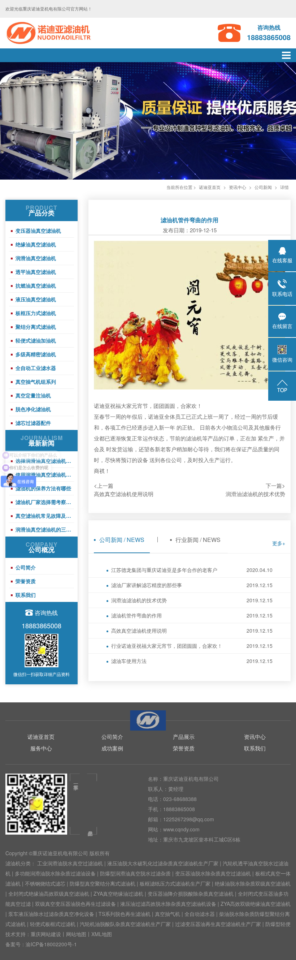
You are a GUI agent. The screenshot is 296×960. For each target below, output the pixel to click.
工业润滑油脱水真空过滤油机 (70, 863)
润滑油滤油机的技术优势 (192, 600)
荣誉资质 (26, 581)
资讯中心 (237, 187)
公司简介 (26, 567)
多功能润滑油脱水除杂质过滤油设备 (55, 873)
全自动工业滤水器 (36, 367)
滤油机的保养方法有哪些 (43, 488)
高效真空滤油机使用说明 (192, 630)
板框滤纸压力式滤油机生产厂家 (175, 883)
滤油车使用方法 (192, 660)
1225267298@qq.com (188, 819)
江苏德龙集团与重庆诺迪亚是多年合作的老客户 (192, 569)
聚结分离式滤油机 (36, 326)
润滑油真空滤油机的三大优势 (45, 529)
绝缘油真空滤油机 (36, 244)
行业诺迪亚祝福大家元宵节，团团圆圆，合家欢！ (192, 645)
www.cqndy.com (181, 829)
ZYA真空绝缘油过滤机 (118, 893)
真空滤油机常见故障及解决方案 (45, 515)
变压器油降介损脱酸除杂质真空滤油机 (191, 893)
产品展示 (184, 736)
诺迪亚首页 (210, 187)
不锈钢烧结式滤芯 (45, 883)
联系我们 (26, 594)
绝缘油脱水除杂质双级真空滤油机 (253, 883)
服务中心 (41, 748)
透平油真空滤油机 (36, 271)
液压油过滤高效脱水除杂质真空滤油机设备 (168, 903)
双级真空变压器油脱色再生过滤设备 (75, 903)
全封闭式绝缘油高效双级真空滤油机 (48, 893)
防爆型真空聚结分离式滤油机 (102, 883)
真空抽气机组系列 (36, 381)
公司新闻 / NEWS (121, 539)
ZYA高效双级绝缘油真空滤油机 (256, 903)
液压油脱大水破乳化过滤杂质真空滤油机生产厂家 (162, 863)
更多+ (278, 543)
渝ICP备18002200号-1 (51, 944)
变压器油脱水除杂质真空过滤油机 (213, 873)
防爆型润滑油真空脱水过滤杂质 (135, 873)
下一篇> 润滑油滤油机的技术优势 (255, 490)
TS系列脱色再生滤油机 (125, 913)
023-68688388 (180, 798)
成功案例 (112, 748)
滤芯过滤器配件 (33, 422)
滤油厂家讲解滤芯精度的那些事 (192, 585)
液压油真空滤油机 (36, 299)
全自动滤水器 (199, 913)
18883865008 (179, 809)
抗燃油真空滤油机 (36, 285)
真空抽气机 (167, 913)
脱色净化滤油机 (33, 409)
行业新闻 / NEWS (198, 539)
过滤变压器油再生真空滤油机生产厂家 (218, 923)
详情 (284, 187)
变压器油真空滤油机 (38, 230)
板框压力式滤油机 (36, 313)
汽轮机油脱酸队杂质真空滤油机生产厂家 (125, 923)
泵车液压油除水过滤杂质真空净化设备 (51, 913)
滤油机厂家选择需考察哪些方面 (45, 501)
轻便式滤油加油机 (36, 340)
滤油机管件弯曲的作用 (192, 615)
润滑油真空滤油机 (36, 258)
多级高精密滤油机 (36, 354)
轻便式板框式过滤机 (52, 923)
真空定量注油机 (33, 395)
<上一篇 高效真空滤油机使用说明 (123, 490)
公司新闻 (263, 187)
